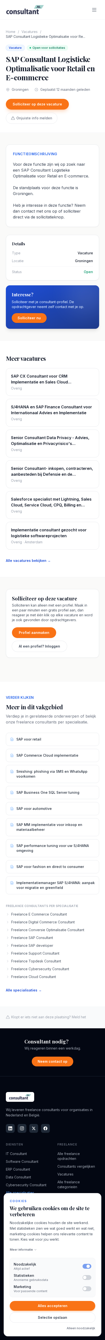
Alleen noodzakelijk (81, 1328)
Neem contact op (52, 1061)
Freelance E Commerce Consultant (39, 914)
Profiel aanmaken (34, 632)
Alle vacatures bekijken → (28, 560)
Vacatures (29, 32)
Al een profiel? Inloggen (39, 646)
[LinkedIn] (10, 1128)
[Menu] (94, 10)
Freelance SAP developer (32, 945)
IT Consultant (16, 1154)
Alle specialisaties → (24, 990)
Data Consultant (18, 1177)
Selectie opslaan (52, 1317)
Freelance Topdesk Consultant (36, 961)
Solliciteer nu (29, 318)
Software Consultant (22, 1161)
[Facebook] (45, 1128)
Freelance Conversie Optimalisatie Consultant (47, 930)
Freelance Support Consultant (35, 953)
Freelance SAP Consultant (32, 938)
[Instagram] (22, 1128)
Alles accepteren (52, 1306)
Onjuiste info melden (34, 118)
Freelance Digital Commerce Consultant (43, 922)
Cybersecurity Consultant (26, 1185)
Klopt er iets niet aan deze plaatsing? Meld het (48, 1017)
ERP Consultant (18, 1169)
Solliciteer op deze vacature (37, 104)
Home (10, 32)
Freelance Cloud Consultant (33, 977)
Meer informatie (21, 1249)
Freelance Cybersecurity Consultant (40, 969)
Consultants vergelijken (76, 1166)
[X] (33, 1128)
